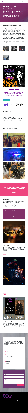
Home (3, 400)
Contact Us (4, 407)
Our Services (14, 192)
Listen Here (5, 329)
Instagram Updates (7, 99)
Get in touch (14, 216)
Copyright (16, 394)
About (3, 406)
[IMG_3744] (22, 48)
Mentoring (16, 400)
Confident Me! (4, 401)
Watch (5, 253)
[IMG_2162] (6, 48)
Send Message (20, 385)
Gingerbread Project (17, 401)
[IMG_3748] (14, 48)
